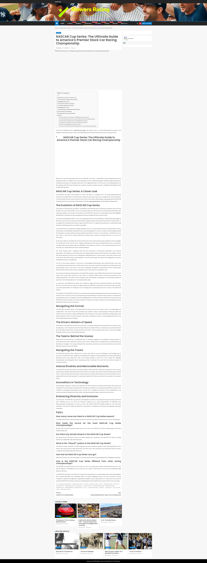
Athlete (70, 23)
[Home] (57, 23)
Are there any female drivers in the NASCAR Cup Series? (74, 120)
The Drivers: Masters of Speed (66, 103)
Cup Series (86, 484)
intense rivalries (60, 485)
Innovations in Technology (65, 111)
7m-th (128, 38)
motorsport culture (87, 485)
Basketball (88, 23)
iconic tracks (116, 484)
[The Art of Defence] (140, 541)
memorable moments (70, 485)
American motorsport (78, 484)
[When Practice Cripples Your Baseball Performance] (116, 541)
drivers (101, 484)
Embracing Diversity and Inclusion (66, 113)
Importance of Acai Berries (64, 551)
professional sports (94, 201)
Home (62, 23)
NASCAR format (60, 487)
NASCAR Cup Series (80, 130)
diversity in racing (94, 484)
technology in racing (65, 489)
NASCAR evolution (110, 485)
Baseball (78, 23)
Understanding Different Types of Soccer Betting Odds (105, 494)
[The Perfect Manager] (91, 541)
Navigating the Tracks (63, 107)
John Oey (59, 48)
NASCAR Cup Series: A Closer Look (67, 97)
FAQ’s (60, 115)
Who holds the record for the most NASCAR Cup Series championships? (78, 119)
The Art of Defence (135, 551)
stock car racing (116, 487)
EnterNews (109, 561)
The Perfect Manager (87, 551)
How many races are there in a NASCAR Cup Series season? (75, 117)
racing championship (93, 487)
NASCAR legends (69, 487)
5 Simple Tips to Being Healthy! (64, 494)
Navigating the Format (63, 101)
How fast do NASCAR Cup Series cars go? (71, 124)
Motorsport (79, 485)
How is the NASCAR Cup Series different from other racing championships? (78, 126)
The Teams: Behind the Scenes (66, 105)
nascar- (85, 487)
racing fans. (101, 487)
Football (98, 23)
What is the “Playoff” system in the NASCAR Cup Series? (74, 122)
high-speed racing (108, 484)
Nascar (115, 23)
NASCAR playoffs (78, 487)
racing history (108, 487)
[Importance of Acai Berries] (67, 541)
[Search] (137, 23)
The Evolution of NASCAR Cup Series (67, 99)
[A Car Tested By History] (111, 511)
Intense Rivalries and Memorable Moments (69, 109)
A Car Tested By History (108, 520)
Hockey (107, 23)
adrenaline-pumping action (65, 484)
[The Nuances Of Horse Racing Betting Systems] (66, 511)
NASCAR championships (99, 485)
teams (57, 489)
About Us (124, 23)
